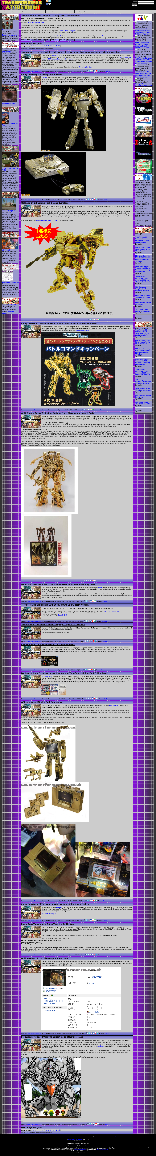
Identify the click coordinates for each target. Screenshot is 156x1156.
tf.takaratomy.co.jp (82, 330)
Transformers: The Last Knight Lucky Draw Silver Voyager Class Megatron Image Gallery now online (70, 52)
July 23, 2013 (62, 615)
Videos (53, 11)
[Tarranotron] (7, 28)
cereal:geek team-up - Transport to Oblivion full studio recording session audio (142, 269)
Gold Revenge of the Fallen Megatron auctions (44, 958)
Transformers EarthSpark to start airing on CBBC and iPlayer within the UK (142, 279)
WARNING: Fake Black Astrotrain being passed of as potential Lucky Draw (58, 584)
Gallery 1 (45, 914)
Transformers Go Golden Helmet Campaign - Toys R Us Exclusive (53, 625)
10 (51, 46)
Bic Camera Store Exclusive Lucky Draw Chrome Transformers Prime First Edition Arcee (64, 673)
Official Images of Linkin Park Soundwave (41, 702)
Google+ (83, 1149)
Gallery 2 (52, 914)
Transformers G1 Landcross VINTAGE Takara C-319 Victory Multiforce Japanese (142, 31)
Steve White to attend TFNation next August (143, 296)
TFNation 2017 (57, 55)
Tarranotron (6, 30)
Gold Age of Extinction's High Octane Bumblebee (45, 203)
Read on (108, 71)
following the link (85, 67)
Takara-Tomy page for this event (47, 220)
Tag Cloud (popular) (58, 40)
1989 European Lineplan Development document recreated (143, 288)
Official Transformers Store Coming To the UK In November (142, 249)
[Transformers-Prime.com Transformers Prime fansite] (143, 114)
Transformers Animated (10, 282)
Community (82, 11)
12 (56, 46)
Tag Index (105, 36)
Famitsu (44, 78)
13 (59, 46)
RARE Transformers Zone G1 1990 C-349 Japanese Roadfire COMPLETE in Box (142, 45)
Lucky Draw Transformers (34, 71)
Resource (38, 11)
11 (53, 46)
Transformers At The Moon (47, 1136)
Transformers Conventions (101, 1136)
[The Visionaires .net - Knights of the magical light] (143, 158)
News (23, 11)
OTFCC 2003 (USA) (8, 211)
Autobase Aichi (47, 676)
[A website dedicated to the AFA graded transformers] (143, 147)
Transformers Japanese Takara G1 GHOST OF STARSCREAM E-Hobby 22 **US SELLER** (143, 60)
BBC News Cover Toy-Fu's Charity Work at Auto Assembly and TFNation (143, 258)
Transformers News (61, 1136)
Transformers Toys (9, 11)
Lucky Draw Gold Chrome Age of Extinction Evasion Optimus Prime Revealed (59, 323)
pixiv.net (101, 1046)
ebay (100, 587)
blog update (113, 705)
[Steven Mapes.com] (143, 172)
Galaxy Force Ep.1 (8, 103)
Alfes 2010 (59, 907)
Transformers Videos (87, 1136)
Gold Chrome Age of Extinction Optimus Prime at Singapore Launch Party (57, 413)
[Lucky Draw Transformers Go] (50, 666)
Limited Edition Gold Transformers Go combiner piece (48, 644)
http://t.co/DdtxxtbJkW (111, 612)
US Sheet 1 (6, 250)
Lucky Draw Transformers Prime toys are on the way (47, 924)
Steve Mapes (77, 1149)
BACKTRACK (6, 52)
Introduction (25, 40)
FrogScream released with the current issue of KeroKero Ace (52, 1037)
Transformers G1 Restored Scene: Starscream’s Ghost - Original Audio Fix (142, 239)
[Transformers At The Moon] (143, 103)
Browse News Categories (67, 31)
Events (68, 11)
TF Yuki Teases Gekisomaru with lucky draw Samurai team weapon (55, 605)
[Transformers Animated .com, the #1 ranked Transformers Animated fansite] (143, 125)
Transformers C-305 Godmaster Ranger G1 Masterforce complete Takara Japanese (143, 74)
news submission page (36, 22)
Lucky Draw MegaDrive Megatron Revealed (42, 74)
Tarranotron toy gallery (10, 35)
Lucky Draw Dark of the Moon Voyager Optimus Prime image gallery (55, 904)
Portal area (12, 304)
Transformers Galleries (73, 1136)
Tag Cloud (57, 36)
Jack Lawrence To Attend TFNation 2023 (142, 310)
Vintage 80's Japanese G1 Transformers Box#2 (143, 84)
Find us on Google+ (102, 1149)
